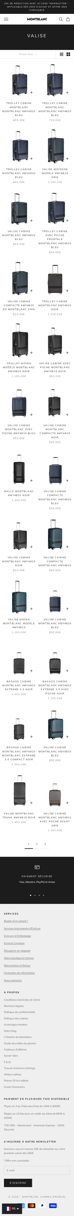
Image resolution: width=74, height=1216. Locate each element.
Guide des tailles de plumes (20, 1043)
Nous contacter (13, 980)
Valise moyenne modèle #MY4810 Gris (55, 173)
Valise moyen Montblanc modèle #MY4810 (19, 623)
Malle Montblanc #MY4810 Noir (19, 493)
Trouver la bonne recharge (19, 1068)
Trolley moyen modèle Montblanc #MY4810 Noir (19, 367)
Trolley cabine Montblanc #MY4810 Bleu (19, 173)
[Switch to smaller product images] (68, 54)
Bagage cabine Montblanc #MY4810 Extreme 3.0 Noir (19, 685)
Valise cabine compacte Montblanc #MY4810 (55, 561)
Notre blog (10, 1030)
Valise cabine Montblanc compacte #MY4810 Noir (55, 431)
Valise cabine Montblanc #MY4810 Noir (19, 561)
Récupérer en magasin (17, 950)
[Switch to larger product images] (61, 54)
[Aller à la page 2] (45, 844)
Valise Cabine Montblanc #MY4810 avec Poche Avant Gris (55, 819)
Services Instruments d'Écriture (22, 928)
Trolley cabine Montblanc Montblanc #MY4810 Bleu (19, 109)
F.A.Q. (7, 1062)
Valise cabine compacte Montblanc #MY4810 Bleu (55, 497)
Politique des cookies (16, 1018)
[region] (37, 876)
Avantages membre (15, 1024)
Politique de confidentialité (19, 1012)
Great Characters (14, 1086)
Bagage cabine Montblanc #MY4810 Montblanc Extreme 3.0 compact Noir (19, 753)
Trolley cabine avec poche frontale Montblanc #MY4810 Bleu (55, 239)
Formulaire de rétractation (19, 972)
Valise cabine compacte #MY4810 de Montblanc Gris (19, 305)
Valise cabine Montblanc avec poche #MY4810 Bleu (19, 429)
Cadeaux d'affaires (15, 1049)
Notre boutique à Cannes (19, 958)
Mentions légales (14, 1005)
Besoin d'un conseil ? (16, 920)
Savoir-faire (11, 1055)
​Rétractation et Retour (17, 965)
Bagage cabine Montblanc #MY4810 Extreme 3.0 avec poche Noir (55, 687)
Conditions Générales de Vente (22, 999)
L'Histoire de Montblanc (18, 1037)
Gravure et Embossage (17, 935)
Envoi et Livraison (14, 943)
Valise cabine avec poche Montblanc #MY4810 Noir (55, 367)
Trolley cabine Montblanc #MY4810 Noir (55, 305)
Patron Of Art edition (16, 1080)
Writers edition (12, 1074)
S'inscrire (18, 1182)
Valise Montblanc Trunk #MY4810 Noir (19, 815)
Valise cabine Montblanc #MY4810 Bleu (19, 235)
